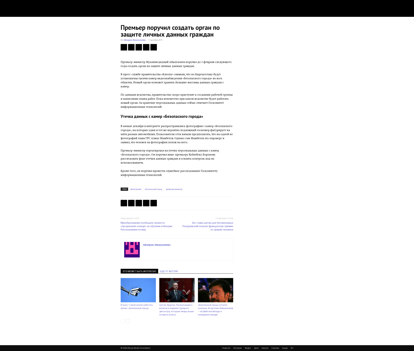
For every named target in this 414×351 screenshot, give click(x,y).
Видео (248, 348)
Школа (265, 348)
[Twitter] (131, 47)
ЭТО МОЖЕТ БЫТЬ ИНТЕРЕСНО (139, 271)
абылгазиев (135, 189)
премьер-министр (174, 189)
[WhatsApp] (153, 47)
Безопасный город (153, 189)
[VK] (139, 47)
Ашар (285, 348)
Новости (226, 348)
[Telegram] (146, 47)
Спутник (275, 348)
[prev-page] (123, 321)
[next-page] (128, 321)
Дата (256, 348)
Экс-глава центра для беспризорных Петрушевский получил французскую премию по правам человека (207, 226)
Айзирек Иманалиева (135, 40)
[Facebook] (124, 47)
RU (292, 348)
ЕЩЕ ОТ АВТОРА (169, 271)
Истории (237, 348)
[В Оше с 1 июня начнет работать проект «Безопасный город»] (138, 290)
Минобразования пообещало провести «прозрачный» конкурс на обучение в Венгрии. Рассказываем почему (147, 226)
